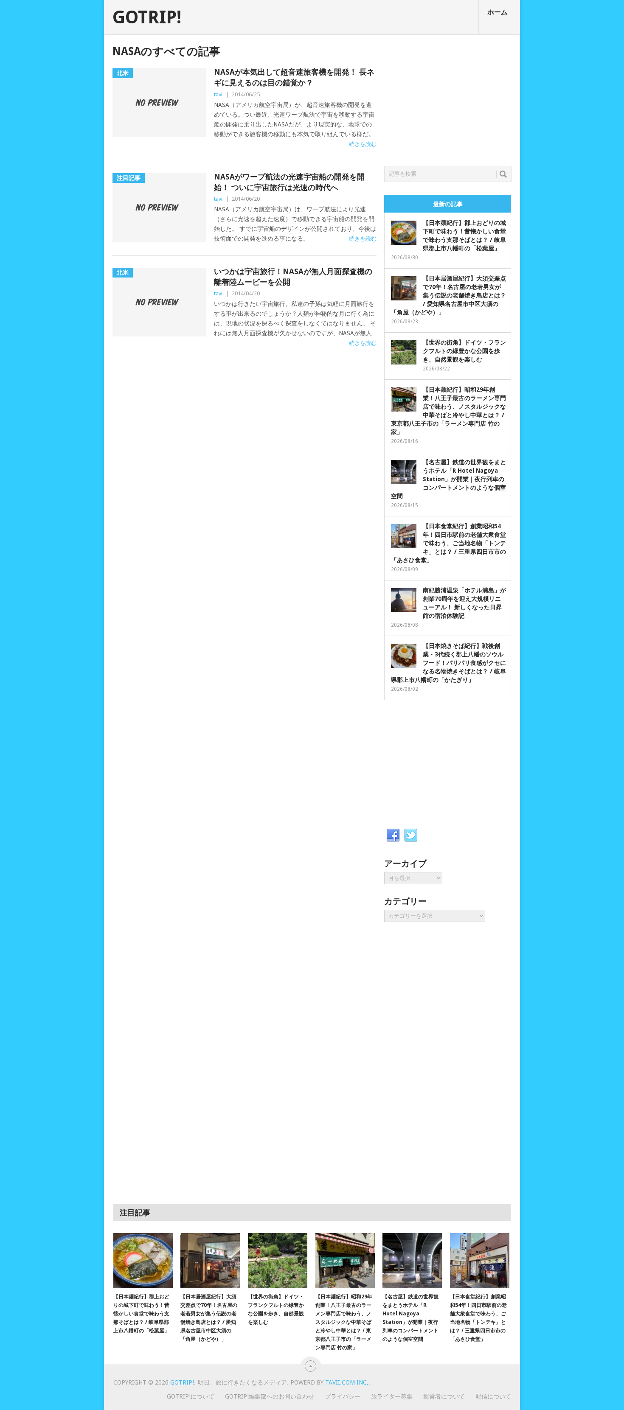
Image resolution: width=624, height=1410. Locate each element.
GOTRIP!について (190, 1396)
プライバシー (342, 1396)
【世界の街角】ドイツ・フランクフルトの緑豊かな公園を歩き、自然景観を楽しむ (464, 351)
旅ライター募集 (392, 1396)
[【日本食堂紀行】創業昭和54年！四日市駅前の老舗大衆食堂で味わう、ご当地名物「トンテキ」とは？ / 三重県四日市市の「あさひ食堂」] (479, 1260)
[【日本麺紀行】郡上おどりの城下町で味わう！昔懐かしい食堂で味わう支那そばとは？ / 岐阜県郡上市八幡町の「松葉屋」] (143, 1260)
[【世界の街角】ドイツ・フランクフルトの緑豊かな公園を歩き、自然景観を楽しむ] (277, 1260)
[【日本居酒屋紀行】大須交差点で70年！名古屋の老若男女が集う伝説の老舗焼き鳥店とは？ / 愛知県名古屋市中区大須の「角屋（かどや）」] (210, 1260)
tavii (219, 94)
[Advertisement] (448, 98)
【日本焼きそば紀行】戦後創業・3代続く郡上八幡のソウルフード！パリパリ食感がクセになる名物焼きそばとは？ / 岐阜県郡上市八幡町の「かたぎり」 (448, 662)
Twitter (411, 835)
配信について (493, 1396)
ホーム (497, 12)
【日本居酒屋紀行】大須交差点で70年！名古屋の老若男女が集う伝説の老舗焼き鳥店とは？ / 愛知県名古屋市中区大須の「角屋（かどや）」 (448, 295)
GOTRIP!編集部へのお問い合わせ (269, 1396)
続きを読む (363, 144)
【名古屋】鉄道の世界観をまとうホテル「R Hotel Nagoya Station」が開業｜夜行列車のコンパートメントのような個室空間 (448, 479)
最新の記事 (448, 204)
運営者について (444, 1396)
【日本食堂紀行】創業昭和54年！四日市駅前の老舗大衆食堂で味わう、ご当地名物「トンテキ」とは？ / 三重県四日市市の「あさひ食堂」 (448, 543)
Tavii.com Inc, (346, 1382)
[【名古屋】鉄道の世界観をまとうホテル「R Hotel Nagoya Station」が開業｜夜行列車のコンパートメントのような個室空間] (412, 1260)
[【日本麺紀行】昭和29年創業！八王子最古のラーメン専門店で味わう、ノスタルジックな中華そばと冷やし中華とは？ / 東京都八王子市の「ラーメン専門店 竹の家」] (345, 1260)
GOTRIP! (146, 17)
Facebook (393, 835)
